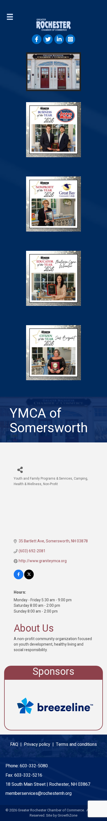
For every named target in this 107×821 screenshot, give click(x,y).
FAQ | (17, 744)
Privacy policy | (40, 744)
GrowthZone (67, 815)
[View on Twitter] (29, 578)
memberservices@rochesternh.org (38, 793)
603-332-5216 (28, 775)
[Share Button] (20, 469)
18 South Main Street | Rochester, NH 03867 (47, 784)
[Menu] (9, 17)
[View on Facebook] (18, 578)
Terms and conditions (76, 744)
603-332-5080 (34, 766)
